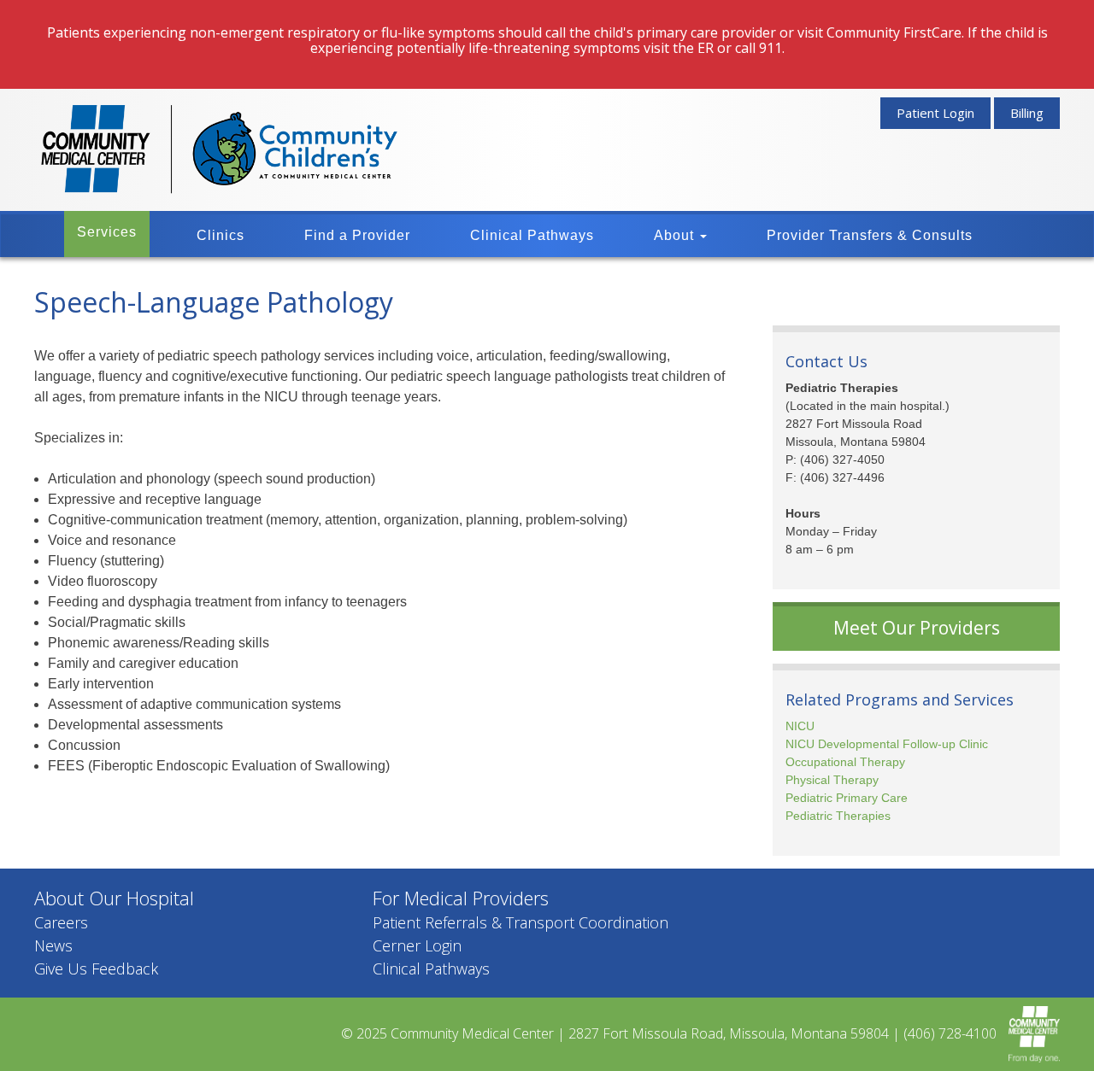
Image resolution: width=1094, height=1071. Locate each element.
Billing (1027, 112)
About (676, 235)
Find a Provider (357, 235)
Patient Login (935, 112)
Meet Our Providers (916, 628)
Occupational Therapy (845, 762)
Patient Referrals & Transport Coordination (520, 922)
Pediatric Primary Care (846, 798)
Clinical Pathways (532, 235)
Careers (61, 922)
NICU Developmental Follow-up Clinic (886, 744)
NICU (800, 726)
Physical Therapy (832, 780)
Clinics (220, 235)
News (53, 945)
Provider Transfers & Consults (870, 235)
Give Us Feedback (96, 968)
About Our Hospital (114, 897)
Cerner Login (417, 945)
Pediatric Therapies (838, 815)
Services (107, 232)
